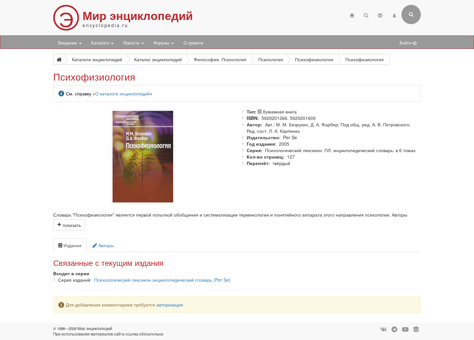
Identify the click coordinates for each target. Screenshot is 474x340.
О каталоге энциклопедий (122, 93)
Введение (68, 43)
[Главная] (352, 14)
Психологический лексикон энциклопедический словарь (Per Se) (162, 280)
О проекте (193, 43)
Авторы (105, 245)
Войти (406, 43)
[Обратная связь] (380, 14)
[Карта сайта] (394, 14)
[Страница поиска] (366, 14)
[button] (69, 224)
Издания (72, 245)
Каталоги (100, 43)
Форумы (162, 43)
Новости (132, 43)
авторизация (169, 304)
